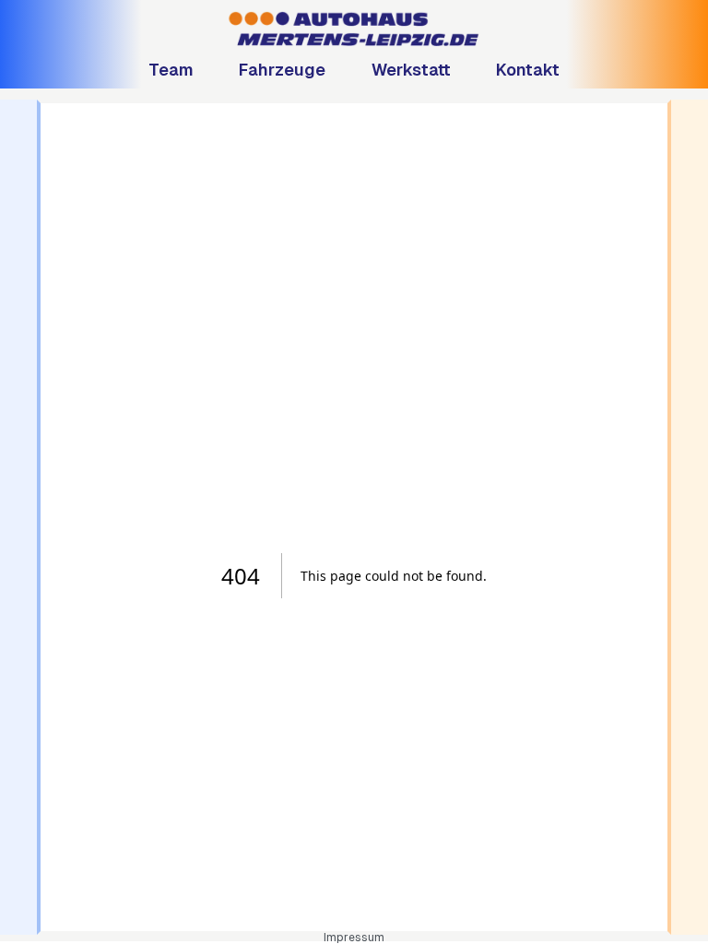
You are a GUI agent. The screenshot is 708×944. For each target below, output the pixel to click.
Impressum (354, 937)
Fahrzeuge (282, 69)
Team (171, 69)
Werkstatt (411, 69)
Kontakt (528, 69)
